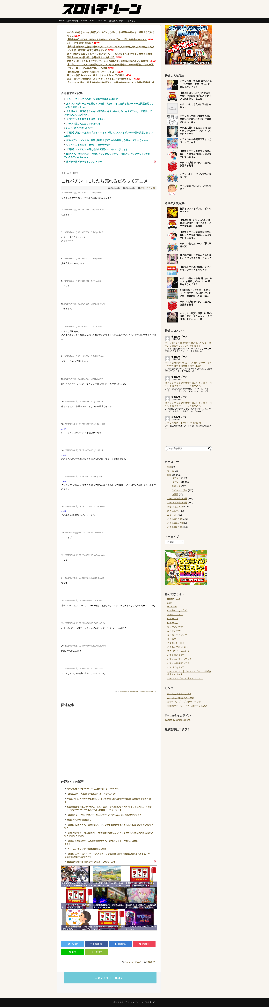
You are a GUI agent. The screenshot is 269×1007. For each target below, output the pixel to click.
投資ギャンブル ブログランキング (184, 701)
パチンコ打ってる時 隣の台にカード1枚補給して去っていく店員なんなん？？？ (196, 84)
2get (169, 603)
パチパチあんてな (176, 667)
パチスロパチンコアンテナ (180, 659)
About (61, 20)
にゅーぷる (172, 618)
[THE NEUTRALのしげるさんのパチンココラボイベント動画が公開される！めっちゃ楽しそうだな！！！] (77, 876)
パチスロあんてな (176, 655)
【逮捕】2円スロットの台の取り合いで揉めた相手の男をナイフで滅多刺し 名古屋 (195, 96)
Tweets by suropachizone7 (178, 720)
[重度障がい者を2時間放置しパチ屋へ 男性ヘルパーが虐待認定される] (141, 876)
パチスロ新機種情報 (177, 498)
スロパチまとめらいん (178, 651)
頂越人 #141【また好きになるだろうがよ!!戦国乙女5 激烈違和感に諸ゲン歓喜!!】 (108, 61)
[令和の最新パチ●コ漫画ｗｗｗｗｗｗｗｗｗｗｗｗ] (109, 919)
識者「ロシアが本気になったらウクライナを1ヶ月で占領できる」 (100, 79)
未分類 (170, 471)
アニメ (138, 962)
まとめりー (172, 639)
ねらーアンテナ (175, 626)
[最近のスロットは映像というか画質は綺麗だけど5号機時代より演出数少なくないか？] (141, 898)
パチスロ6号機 (174, 527)
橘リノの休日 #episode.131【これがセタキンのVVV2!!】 (96, 75)
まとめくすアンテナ (177, 635)
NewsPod (172, 606)
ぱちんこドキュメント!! (179, 693)
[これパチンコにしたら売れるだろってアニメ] (120, 944)
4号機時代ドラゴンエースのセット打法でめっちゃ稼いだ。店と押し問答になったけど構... (195, 293)
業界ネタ (176, 486)
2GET (92, 20)
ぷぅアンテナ (174, 631)
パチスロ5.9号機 (175, 523)
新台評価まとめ (175, 506)
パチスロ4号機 (174, 519)
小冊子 (175, 494)
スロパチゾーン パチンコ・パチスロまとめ (137, 1002)
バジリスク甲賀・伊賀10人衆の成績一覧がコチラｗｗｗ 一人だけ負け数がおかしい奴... (196, 316)
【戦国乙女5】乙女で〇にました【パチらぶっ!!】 (92, 72)
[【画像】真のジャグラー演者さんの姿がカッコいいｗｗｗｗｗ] (109, 898)
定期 (169, 467)
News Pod (102, 20)
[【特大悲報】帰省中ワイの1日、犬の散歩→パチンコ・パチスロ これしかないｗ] (109, 876)
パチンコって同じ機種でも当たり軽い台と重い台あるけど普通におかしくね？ (195, 119)
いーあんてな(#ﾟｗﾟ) (177, 610)
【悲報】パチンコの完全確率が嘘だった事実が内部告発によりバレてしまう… (195, 154)
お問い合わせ (72, 20)
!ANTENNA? (173, 599)
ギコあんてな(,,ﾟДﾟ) (177, 647)
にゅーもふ (130, 20)
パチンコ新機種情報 (177, 502)
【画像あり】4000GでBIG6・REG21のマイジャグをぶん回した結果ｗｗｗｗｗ (107, 39)
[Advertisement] (108, 740)
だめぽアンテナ (116, 20)
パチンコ (150, 188)
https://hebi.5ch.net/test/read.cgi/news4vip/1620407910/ (138, 691)
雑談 (142, 188)
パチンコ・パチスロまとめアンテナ (185, 678)
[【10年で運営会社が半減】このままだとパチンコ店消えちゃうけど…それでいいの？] (77, 919)
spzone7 (150, 962)
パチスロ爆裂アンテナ (178, 663)
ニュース (171, 515)
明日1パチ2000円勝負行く (80, 43)
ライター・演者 (179, 490)
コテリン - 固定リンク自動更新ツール (63, 867)
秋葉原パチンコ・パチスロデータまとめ (187, 706)
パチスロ (176, 478)
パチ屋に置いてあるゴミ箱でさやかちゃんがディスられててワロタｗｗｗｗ (195, 130)
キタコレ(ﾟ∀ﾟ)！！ (177, 643)
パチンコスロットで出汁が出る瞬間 (183, 423)
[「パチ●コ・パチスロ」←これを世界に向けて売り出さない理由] (77, 898)
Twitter (84, 20)
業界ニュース (174, 511)
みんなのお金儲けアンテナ (180, 697)
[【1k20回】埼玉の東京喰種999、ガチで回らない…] (141, 919)
